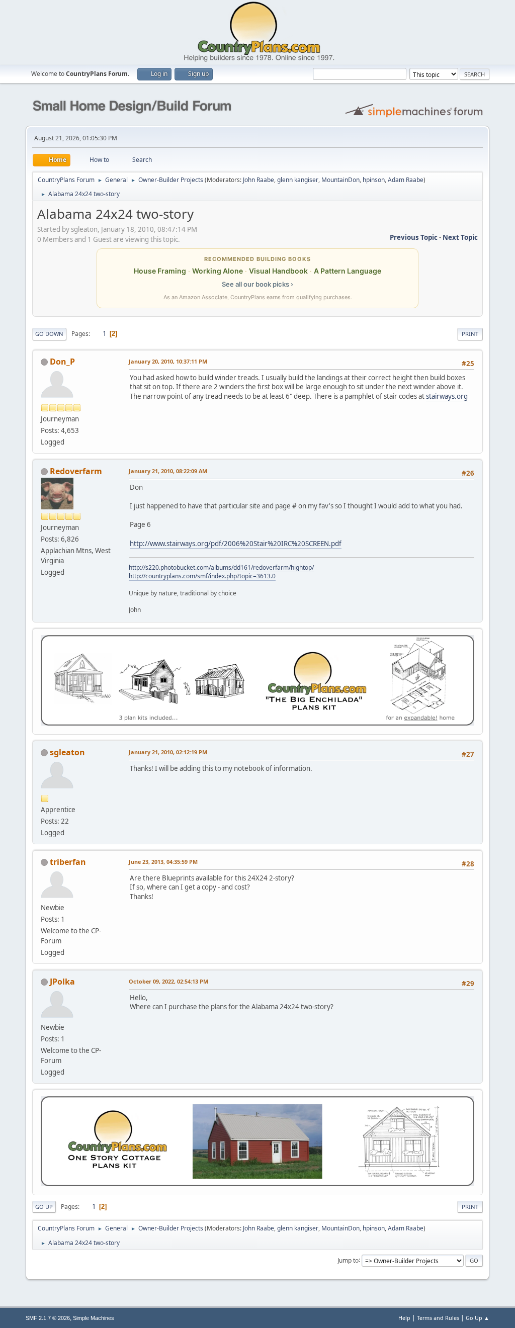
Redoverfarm (76, 471)
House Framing (160, 271)
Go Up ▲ (477, 1317)
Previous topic (414, 237)
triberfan (68, 861)
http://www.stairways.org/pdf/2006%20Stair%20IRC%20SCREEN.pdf (235, 543)
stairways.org (447, 396)
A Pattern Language (347, 271)
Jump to (348, 1260)
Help (404, 1317)
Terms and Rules (438, 1317)
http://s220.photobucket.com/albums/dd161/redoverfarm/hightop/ (221, 567)
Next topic (460, 237)
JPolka (62, 981)
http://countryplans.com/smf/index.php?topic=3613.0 (202, 576)
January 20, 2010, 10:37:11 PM (168, 361)
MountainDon (340, 179)
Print (470, 333)
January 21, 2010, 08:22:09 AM (168, 471)
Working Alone (217, 271)
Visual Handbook (278, 271)
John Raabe (258, 179)
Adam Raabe (405, 179)
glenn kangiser (297, 179)
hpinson (374, 179)
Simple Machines (93, 1318)
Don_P (62, 361)
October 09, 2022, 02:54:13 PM (168, 981)
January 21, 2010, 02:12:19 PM (168, 752)
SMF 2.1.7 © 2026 (48, 1318)
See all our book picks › (257, 284)
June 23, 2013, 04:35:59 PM (163, 861)
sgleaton (67, 752)
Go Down (49, 333)
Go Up (44, 1206)
